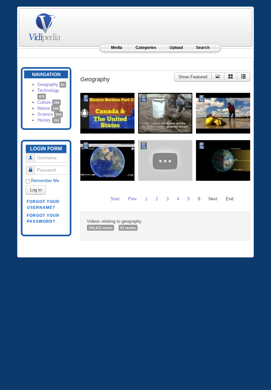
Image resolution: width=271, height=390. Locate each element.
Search (203, 47)
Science (49, 114)
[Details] (217, 77)
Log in (36, 189)
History (48, 120)
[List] (243, 77)
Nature (47, 108)
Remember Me (45, 180)
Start (115, 198)
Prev (132, 198)
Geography (51, 84)
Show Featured (192, 76)
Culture (48, 102)
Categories (146, 47)
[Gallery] (230, 77)
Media (116, 47)
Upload (176, 47)
